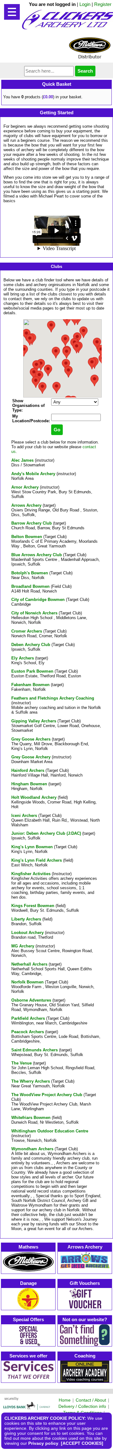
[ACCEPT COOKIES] (82, 1443)
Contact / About (91, 1400)
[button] (68, 371)
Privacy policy (43, 1443)
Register (102, 4)
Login (84, 4)
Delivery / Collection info (82, 1406)
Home (65, 1400)
